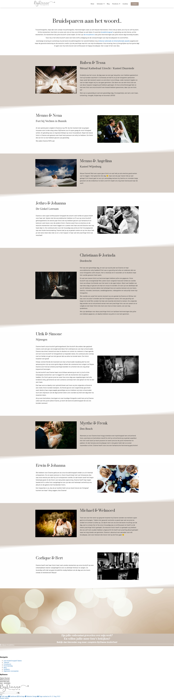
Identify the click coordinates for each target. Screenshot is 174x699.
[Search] (18, 693)
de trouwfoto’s (89, 34)
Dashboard (13, 696)
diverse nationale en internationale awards (114, 41)
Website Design (31, 696)
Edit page (4, 696)
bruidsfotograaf (107, 32)
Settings (22, 696)
